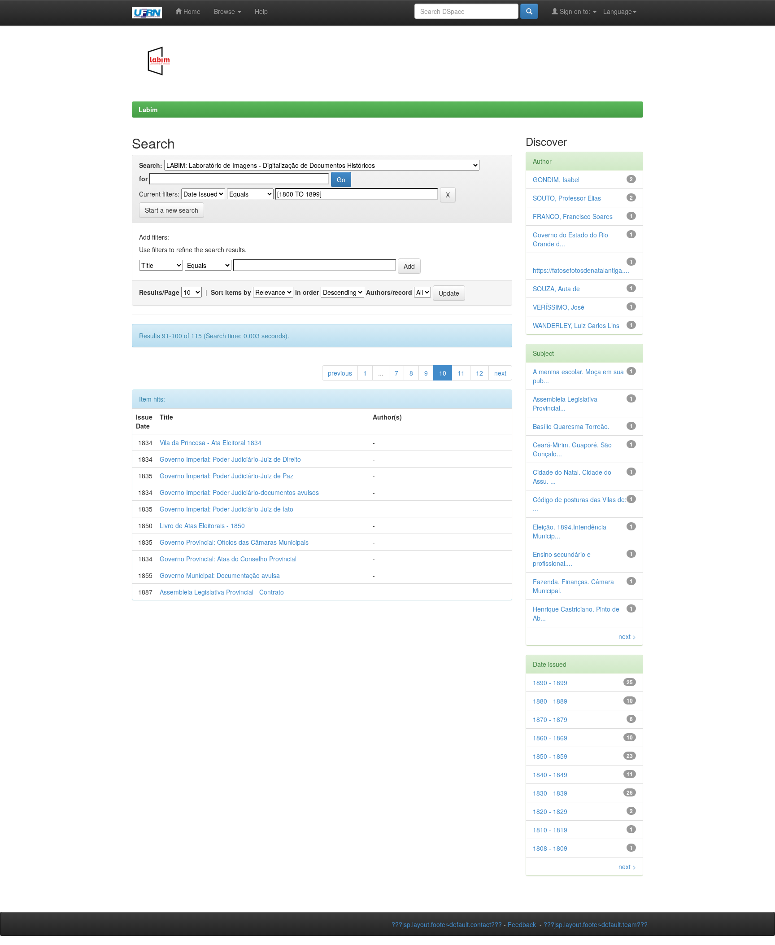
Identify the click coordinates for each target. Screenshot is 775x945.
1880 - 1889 (550, 700)
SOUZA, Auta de (556, 288)
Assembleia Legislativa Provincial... (565, 403)
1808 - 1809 (550, 848)
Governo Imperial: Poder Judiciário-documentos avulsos (239, 492)
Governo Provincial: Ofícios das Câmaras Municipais (234, 542)
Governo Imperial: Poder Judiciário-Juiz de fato (226, 508)
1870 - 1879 (550, 719)
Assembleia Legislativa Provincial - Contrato (222, 591)
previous (340, 372)
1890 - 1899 (550, 682)
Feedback (522, 924)
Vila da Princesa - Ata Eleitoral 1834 (210, 442)
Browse (225, 11)
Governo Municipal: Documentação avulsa (220, 575)
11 (461, 372)
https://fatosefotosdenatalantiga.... (581, 270)
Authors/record (389, 292)
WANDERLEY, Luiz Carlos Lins (576, 325)
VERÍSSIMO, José (558, 306)
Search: (150, 165)
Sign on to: (575, 11)
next (500, 372)
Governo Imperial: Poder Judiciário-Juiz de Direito (230, 459)
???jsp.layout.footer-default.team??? (596, 924)
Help (261, 11)
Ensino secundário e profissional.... (562, 559)
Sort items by (231, 292)
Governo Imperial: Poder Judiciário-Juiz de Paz (226, 475)
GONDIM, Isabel (556, 179)
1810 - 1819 (550, 829)
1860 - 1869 (550, 737)
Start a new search (171, 210)
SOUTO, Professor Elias (567, 197)
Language (617, 11)
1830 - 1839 (550, 792)
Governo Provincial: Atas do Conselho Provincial (228, 558)
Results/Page (159, 292)
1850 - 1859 (550, 756)
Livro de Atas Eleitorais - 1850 (202, 525)
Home (191, 11)
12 (479, 372)
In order (307, 292)
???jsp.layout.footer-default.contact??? (447, 924)
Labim (148, 109)
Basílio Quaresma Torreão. (571, 426)
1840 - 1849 (550, 774)
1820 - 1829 (550, 811)
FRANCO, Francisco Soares (573, 216)
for (143, 178)
